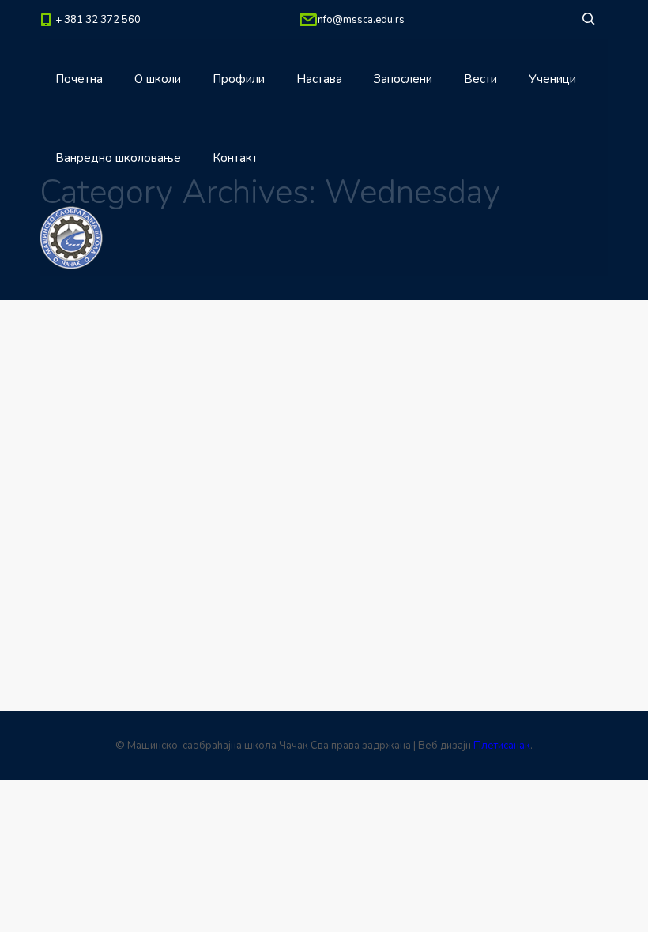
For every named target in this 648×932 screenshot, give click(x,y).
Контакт (235, 158)
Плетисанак (501, 745)
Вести (480, 79)
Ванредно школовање (118, 158)
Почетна (79, 79)
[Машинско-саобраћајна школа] (71, 236)
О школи (157, 79)
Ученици (552, 79)
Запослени (403, 79)
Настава (319, 79)
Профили (239, 79)
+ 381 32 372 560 (98, 20)
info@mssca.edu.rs (360, 20)
